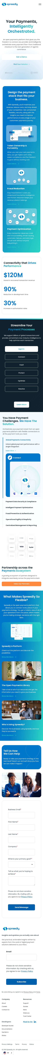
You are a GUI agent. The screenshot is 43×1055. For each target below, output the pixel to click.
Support (25, 1003)
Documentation (7, 1029)
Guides (25, 1006)
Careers (4, 1006)
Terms (17, 1044)
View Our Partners (21, 584)
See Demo (5, 1032)
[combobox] (7, 1053)
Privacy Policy (28, 992)
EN (8, 1053)
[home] (10, 4)
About (4, 1003)
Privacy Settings (7, 1044)
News (25, 1010)
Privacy (24, 1044)
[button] (38, 4)
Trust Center (27, 1016)
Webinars (26, 1013)
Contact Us (5, 1010)
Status (4, 1035)
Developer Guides (7, 1026)
